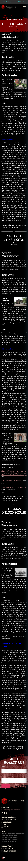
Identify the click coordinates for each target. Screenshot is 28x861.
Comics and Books (8, 817)
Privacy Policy (7, 846)
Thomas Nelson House (14, 511)
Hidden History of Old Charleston (11, 480)
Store (3, 825)
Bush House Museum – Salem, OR (10, 838)
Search (6, 2)
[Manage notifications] (3, 858)
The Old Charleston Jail (14, 239)
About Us (5, 827)
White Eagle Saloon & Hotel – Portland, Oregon (13, 834)
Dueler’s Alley (14, 24)
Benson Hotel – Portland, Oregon (9, 836)
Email (2, 776)
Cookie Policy (7, 849)
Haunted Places (14, 26)
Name (3, 766)
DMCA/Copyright (8, 851)
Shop (20, 2)
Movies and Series (8, 820)
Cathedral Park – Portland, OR (9, 842)
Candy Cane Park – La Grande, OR (10, 840)
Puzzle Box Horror (10, 858)
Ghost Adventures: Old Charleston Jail (14, 487)
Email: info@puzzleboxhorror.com (12, 810)
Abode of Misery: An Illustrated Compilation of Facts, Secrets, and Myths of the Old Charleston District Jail (14, 473)
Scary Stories (6, 822)
